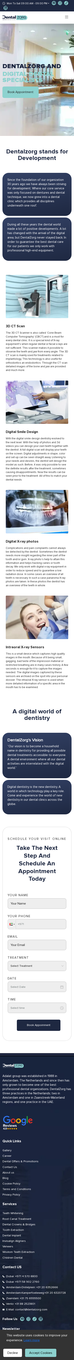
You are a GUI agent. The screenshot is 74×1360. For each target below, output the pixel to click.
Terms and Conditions (16, 1189)
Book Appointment (21, 92)
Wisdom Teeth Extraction (18, 1252)
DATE (12, 978)
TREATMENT (18, 957)
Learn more (32, 1340)
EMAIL (13, 936)
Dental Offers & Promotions (20, 1161)
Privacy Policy (11, 1194)
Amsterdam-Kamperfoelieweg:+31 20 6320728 (36, 1292)
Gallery (7, 1150)
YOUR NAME (18, 895)
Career (7, 1156)
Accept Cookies (40, 1352)
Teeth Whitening (12, 1213)
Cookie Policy (11, 1183)
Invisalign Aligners (14, 1241)
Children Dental (12, 1257)
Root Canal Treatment (16, 1219)
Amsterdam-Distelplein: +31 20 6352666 (32, 1287)
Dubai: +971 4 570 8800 (22, 1276)
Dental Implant (11, 1235)
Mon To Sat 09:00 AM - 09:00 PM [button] (27, 3)
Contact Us (9, 1167)
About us (8, 1172)
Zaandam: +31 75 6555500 (23, 1298)
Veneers (7, 1246)
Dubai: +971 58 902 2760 (22, 1281)
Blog (5, 1178)
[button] (12, 924)
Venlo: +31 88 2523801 (20, 1303)
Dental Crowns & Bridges (18, 1224)
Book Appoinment (38, 1025)
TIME (12, 999)
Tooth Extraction (13, 1230)
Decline (12, 1352)
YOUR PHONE (19, 916)
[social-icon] (54, 3)
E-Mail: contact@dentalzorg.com (26, 1309)
